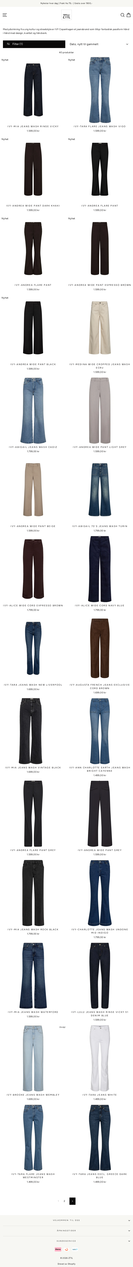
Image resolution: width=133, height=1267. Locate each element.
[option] (66, 3)
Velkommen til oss (66, 1220)
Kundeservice (66, 1241)
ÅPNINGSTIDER (66, 1231)
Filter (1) (17, 44)
